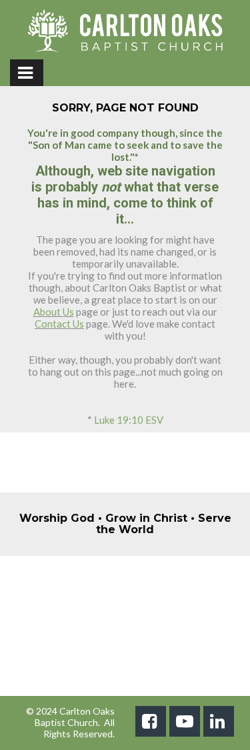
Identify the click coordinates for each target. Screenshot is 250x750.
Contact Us (59, 324)
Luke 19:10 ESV (128, 420)
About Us (53, 312)
